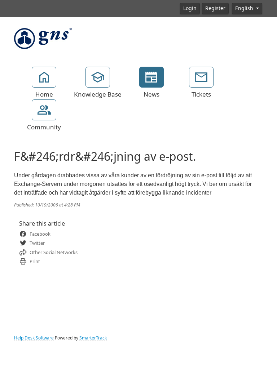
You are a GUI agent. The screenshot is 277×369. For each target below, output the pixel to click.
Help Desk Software (34, 338)
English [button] (245, 8)
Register (215, 8)
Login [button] (190, 8)
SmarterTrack (93, 338)
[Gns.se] (43, 37)
